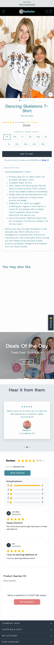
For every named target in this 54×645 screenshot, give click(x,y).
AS (30, 136)
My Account (10, 635)
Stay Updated (10, 642)
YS (7, 136)
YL (22, 136)
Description (12, 168)
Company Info (11, 623)
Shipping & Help (12, 629)
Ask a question (10, 581)
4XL (34, 144)
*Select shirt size (27, 132)
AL (46, 136)
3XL (26, 144)
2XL (17, 144)
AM (38, 136)
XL (9, 144)
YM (14, 136)
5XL (43, 144)
